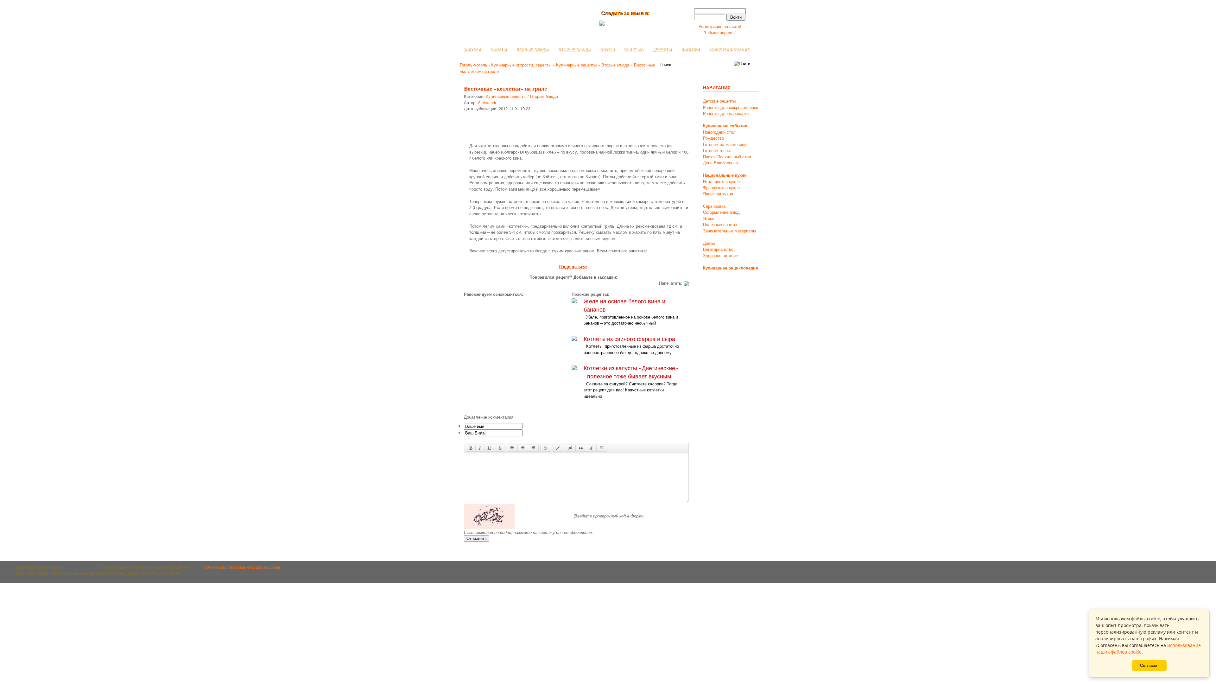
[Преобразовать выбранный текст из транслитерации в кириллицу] (591, 448)
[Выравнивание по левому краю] (512, 448)
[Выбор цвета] (558, 448)
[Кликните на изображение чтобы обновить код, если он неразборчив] (489, 516)
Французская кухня (721, 187)
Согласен (1149, 665)
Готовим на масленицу (724, 144)
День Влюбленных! (721, 163)
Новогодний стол (719, 132)
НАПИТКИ (690, 49)
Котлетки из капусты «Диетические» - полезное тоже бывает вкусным (631, 372)
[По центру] (522, 448)
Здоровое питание (720, 255)
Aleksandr (487, 102)
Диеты (709, 243)
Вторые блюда (544, 96)
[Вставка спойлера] (601, 448)
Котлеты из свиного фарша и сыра (629, 339)
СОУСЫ (607, 49)
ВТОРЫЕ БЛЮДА (574, 49)
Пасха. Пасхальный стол (727, 157)
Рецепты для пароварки (726, 113)
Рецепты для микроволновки (730, 107)
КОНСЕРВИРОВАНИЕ (729, 49)
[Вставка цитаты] (580, 448)
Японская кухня (718, 194)
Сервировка (714, 206)
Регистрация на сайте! (720, 26)
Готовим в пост (717, 150)
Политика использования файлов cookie (241, 567)
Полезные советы (720, 224)
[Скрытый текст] (570, 448)
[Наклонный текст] (479, 448)
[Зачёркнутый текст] (500, 448)
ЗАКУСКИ (472, 49)
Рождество (713, 138)
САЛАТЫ (498, 49)
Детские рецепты (719, 101)
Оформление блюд (721, 212)
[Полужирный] (471, 448)
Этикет (709, 218)
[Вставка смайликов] (545, 448)
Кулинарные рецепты (506, 96)
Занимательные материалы (729, 231)
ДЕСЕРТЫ (662, 49)
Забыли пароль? (720, 32)
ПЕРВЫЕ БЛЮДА (532, 49)
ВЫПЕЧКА (633, 49)
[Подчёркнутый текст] (489, 448)
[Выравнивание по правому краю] (533, 448)
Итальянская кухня (721, 181)
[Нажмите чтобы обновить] (489, 516)
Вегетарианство (718, 249)
